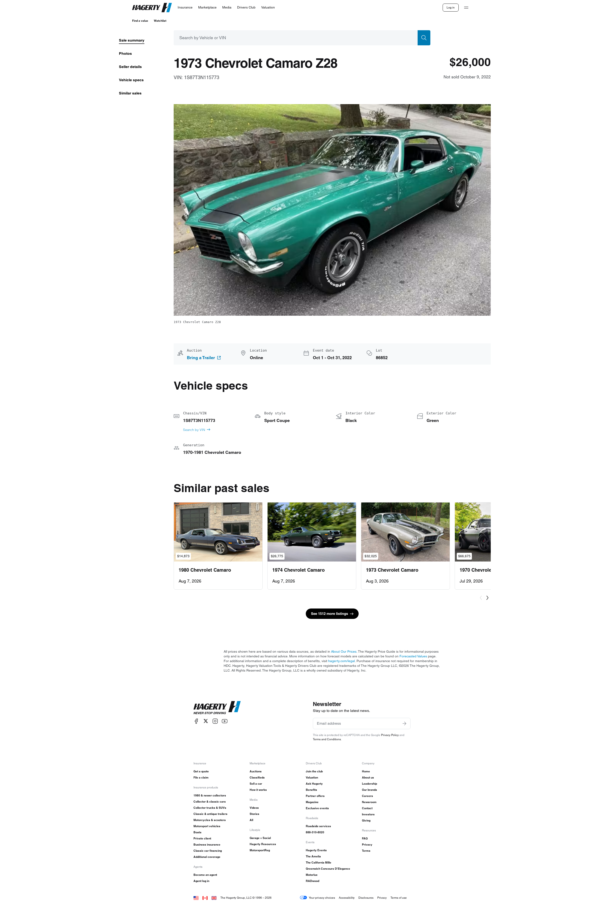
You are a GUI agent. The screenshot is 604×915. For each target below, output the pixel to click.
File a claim (201, 777)
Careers (367, 795)
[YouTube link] (224, 721)
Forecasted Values (413, 656)
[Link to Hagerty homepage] (217, 707)
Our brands (369, 789)
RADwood (312, 880)
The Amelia (313, 856)
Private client (202, 838)
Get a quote (201, 771)
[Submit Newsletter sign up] (404, 723)
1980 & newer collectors (209, 795)
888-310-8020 (315, 832)
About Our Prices (344, 651)
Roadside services (318, 826)
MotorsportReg (260, 850)
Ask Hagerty (314, 783)
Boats (197, 832)
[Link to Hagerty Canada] (205, 897)
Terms (366, 850)
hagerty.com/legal (341, 661)
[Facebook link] (196, 721)
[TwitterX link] (205, 721)
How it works (258, 789)
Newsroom (369, 802)
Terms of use (398, 897)
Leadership (369, 783)
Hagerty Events (316, 850)
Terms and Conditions (327, 739)
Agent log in (201, 880)
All (251, 819)
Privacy (367, 844)
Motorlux (312, 874)
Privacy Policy (390, 734)
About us (368, 777)
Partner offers (315, 795)
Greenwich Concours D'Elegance (328, 868)
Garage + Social (260, 837)
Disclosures (365, 897)
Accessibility (347, 897)
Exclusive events (317, 808)
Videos (254, 807)
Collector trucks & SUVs (209, 807)
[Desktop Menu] (466, 7)
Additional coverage (206, 856)
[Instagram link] (215, 721)
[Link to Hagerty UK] (214, 897)
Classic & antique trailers (210, 813)
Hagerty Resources (263, 844)
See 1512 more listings (329, 614)
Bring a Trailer (201, 357)
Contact (367, 808)
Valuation (312, 777)
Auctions (256, 771)
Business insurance (206, 844)
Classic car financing (207, 850)
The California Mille (318, 862)
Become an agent (205, 874)
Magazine (312, 802)
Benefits (311, 789)
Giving (366, 820)
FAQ (365, 838)
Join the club (314, 771)
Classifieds (257, 777)
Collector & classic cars (209, 801)
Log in (451, 7)
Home (366, 771)
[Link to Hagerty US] (196, 897)
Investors (368, 814)
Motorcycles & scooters (209, 819)
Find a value (140, 20)
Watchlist (160, 20)
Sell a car (256, 783)
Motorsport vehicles (206, 826)
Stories (254, 813)
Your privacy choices (322, 897)
